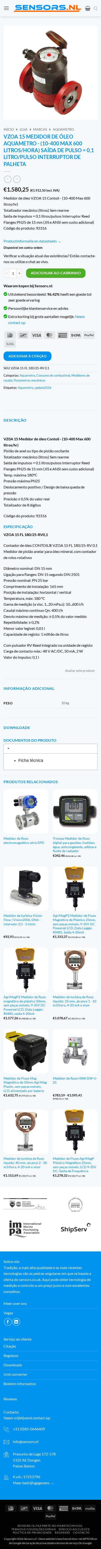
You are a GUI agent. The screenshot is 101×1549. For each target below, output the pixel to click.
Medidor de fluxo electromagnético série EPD (24, 841)
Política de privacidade (32, 1532)
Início (9, 129)
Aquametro (63, 129)
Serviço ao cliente (74, 1529)
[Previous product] (16, 179)
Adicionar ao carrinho (56, 273)
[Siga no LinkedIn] (16, 1322)
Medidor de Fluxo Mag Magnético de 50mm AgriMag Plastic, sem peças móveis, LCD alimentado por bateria (25, 1085)
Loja (23, 129)
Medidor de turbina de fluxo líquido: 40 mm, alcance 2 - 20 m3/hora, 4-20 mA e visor (25, 1163)
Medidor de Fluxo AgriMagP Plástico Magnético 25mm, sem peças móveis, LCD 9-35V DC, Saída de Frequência (74, 1165)
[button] (6, 8)
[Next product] (7, 179)
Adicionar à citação (27, 356)
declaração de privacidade (38, 1543)
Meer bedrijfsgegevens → (33, 1483)
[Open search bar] (95, 8)
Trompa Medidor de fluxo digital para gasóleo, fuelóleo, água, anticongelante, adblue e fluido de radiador (74, 845)
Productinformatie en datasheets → (32, 241)
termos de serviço (67, 1543)
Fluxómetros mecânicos (29, 380)
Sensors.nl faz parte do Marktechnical (50, 1525)
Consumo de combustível (53, 375)
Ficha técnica (30, 760)
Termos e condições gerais (33, 1529)
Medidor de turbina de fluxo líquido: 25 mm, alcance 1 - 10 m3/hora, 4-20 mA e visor (74, 1001)
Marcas (40, 129)
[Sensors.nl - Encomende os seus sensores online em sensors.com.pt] (47, 8)
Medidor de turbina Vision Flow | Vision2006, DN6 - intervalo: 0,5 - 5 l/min (23, 920)
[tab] (50, 749)
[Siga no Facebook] (8, 1322)
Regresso (62, 1532)
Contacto (81, 1532)
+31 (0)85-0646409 (29, 1429)
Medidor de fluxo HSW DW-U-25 (75, 1080)
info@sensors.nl (26, 1441)
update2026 (43, 387)
